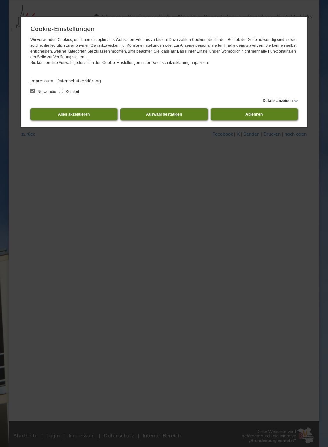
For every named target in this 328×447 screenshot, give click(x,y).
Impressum (41, 80)
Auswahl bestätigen (164, 114)
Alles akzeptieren (74, 114)
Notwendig (47, 91)
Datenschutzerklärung (78, 80)
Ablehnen (254, 114)
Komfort (72, 91)
